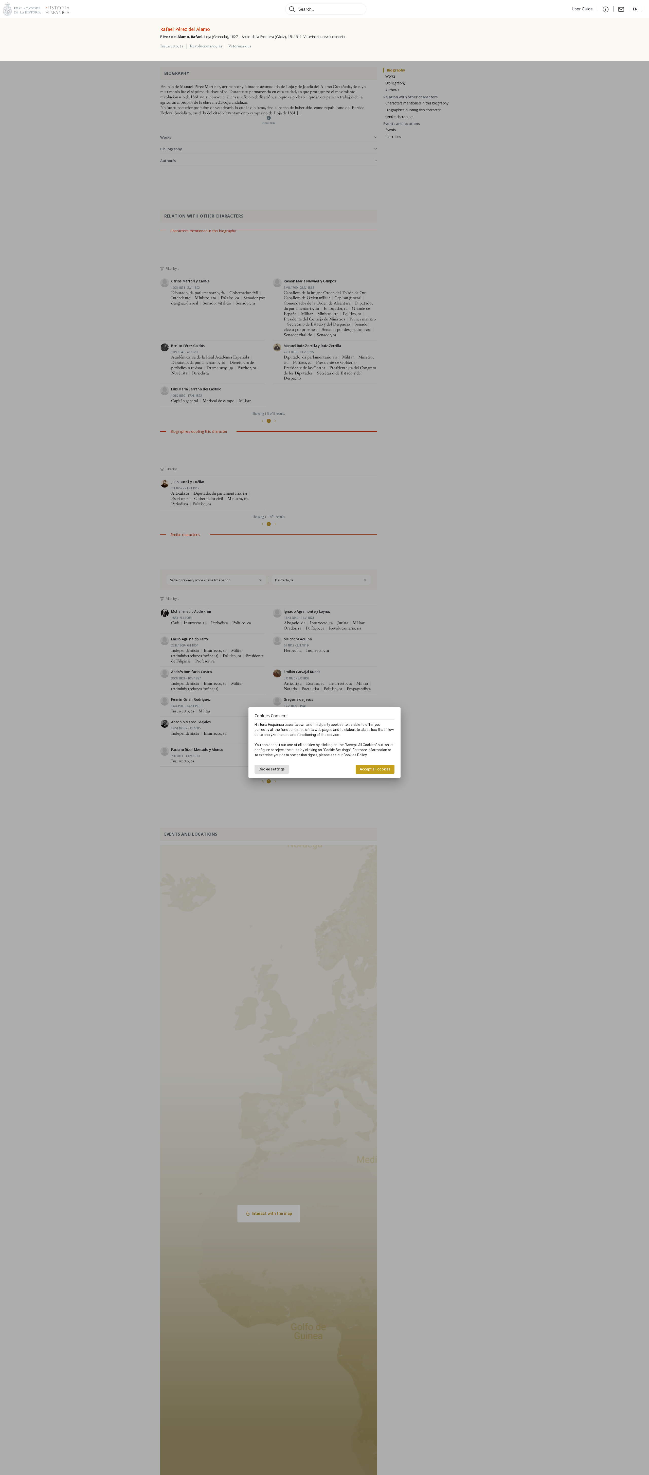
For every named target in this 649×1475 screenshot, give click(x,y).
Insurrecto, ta (171, 46)
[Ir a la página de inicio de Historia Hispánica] (55, 8)
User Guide (583, 9)
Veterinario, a (239, 46)
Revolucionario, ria (206, 46)
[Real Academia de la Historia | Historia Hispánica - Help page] (605, 9)
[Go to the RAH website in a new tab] (22, 8)
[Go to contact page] (621, 9)
